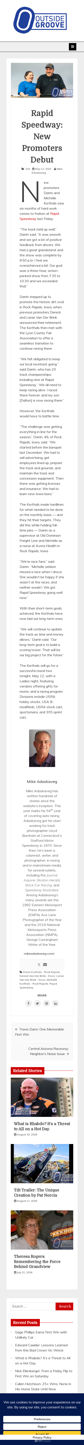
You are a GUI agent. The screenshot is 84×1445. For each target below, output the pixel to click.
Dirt (28, 168)
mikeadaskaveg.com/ (39, 954)
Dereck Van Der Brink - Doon (37, 975)
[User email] (45, 965)
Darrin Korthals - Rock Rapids (41, 972)
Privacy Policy (42, 1437)
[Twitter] (39, 965)
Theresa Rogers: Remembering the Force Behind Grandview (37, 1261)
